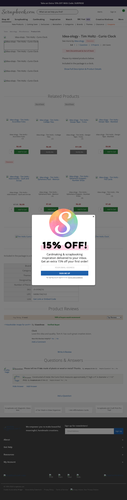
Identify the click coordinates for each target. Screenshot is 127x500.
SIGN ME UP (64, 273)
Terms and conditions (75, 277)
